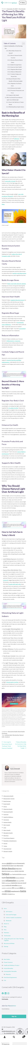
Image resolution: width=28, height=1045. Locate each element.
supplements (15, 891)
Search (14, 1037)
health (4, 877)
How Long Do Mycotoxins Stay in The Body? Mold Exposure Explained (7, 745)
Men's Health (7, 830)
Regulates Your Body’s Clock (16, 84)
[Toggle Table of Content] (22, 43)
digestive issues (6, 871)
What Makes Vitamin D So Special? (15, 52)
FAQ (5, 929)
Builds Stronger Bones (16, 64)
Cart (22, 1036)
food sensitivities (17, 874)
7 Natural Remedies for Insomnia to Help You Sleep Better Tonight (20, 745)
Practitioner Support (9, 838)
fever (11, 874)
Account (14, 3)
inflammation (11, 880)
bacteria (14, 863)
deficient (16, 138)
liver (22, 880)
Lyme (5, 827)
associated (22, 328)
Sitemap (6, 946)
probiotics (4, 888)
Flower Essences (8, 962)
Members (6, 932)
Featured (6, 814)
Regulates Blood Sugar (16, 69)
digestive (19, 868)
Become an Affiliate (9, 943)
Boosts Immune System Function (16, 56)
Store (5, 908)
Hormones (4, 733)
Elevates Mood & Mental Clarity (16, 61)
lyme (3, 883)
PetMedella (5, 999)
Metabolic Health (8, 833)
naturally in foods (10, 181)
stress (8, 891)
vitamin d (7, 736)
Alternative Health (13, 731)
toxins (23, 891)
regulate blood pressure (17, 300)
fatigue (5, 873)
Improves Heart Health (16, 67)
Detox (5, 806)
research (5, 580)
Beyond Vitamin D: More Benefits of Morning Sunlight (15, 80)
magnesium (14, 883)
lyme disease (8, 883)
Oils (5, 980)
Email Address (5, 1009)
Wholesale (8, 920)
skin (13, 888)
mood (24, 883)
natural (4, 885)
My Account (4, 1037)
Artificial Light (8, 735)
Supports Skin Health (14, 95)
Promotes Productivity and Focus (17, 91)
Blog (5, 926)
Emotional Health (8, 811)
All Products (9, 911)
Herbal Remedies (8, 968)
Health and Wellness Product (11, 965)
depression (20, 865)
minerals (20, 883)
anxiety (9, 863)
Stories (5, 843)
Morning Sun (16, 735)
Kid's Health (7, 825)
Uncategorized (7, 848)
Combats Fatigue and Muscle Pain (16, 75)
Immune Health (7, 822)
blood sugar (9, 865)
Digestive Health (8, 809)
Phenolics (8, 974)
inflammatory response (13, 341)
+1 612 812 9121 (10, 1033)
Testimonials (7, 935)
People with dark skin (14, 584)
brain (15, 865)
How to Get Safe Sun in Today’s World (16, 103)
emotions (12, 871)
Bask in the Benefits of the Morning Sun (13, 47)
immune (18, 877)
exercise (21, 871)
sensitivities (8, 888)
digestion (12, 868)
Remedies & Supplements (10, 840)
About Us (6, 923)
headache (24, 874)
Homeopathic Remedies (10, 971)
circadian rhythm (13, 408)
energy (17, 871)
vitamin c (5, 894)
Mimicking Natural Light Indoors (16, 107)
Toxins (5, 846)
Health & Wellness (8, 817)
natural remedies (12, 885)
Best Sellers (7, 959)
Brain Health (21, 731)
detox (4, 868)
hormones (10, 877)
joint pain (18, 880)
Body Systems (7, 801)
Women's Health (8, 851)
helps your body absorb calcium (16, 283)
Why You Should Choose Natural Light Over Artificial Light (14, 98)
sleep (21, 888)
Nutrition (6, 835)
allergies (4, 863)
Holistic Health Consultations (14, 917)
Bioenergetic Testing (9, 798)
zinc (14, 894)
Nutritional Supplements (10, 977)
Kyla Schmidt (22, 9)
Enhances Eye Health (16, 88)
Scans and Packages (11, 914)
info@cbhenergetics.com (8, 1031)
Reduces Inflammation (16, 71)
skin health (16, 888)
